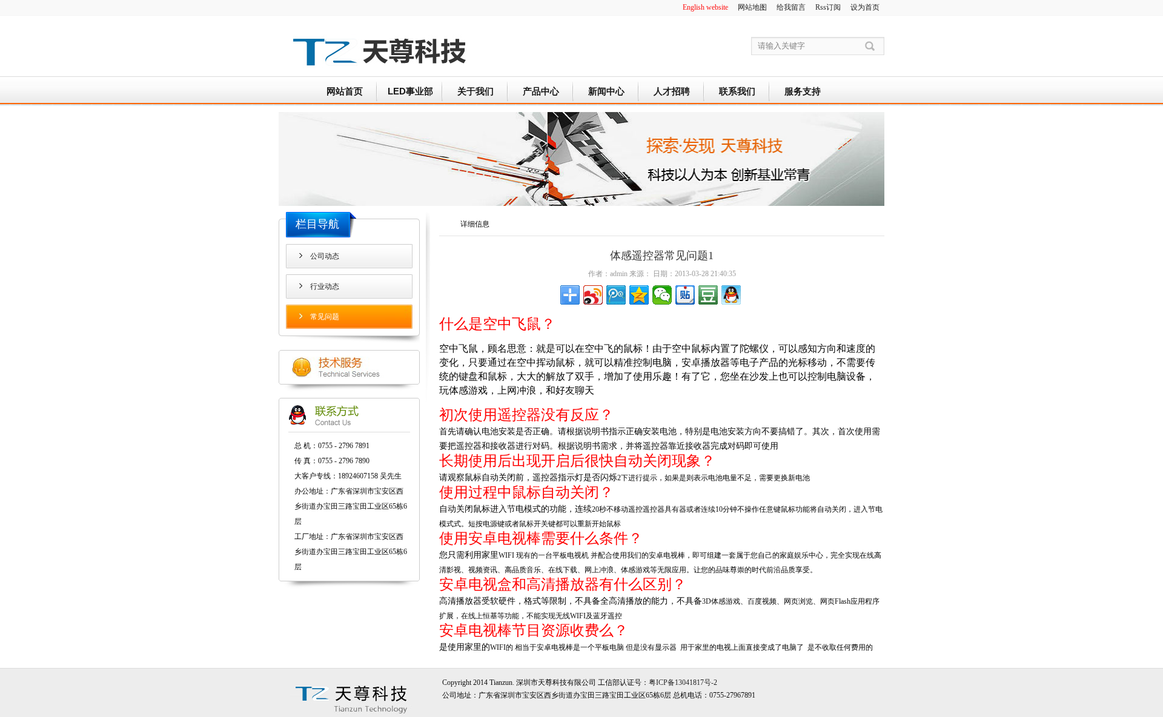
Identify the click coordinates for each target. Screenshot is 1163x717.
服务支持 (802, 91)
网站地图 (752, 7)
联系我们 (737, 91)
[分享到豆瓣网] (708, 295)
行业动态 (324, 286)
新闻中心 (606, 91)
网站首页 (344, 91)
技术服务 (349, 367)
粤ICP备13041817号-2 (683, 682)
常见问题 (324, 316)
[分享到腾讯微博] (616, 295)
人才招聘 (672, 91)
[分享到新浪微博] (593, 295)
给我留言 (791, 7)
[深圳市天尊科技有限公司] (378, 73)
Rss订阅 (828, 7)
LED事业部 (410, 91)
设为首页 (865, 7)
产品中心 (541, 91)
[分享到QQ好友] (731, 295)
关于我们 (475, 91)
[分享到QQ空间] (639, 295)
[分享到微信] (662, 295)
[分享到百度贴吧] (685, 295)
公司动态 (324, 256)
